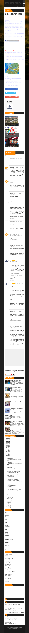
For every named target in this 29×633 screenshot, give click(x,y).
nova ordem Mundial (9, 539)
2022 (7, 443)
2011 (7, 453)
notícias (6, 538)
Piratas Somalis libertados (12, 479)
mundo (6, 536)
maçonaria (7, 535)
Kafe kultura (7, 565)
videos (6, 548)
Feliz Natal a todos (8, 616)
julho (8, 502)
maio (8, 505)
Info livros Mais (8, 564)
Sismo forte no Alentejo (11, 485)
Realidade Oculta (13, 3)
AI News (6, 555)
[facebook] (23, 5)
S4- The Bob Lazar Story (15, 380)
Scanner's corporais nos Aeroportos (14, 459)
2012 (7, 451)
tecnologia (7, 546)
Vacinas (8, 492)
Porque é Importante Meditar (10, 623)
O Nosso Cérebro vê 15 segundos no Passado (14, 612)
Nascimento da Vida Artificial (10, 610)
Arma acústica (10, 458)
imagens (6, 532)
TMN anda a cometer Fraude (13, 480)
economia (7, 523)
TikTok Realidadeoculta (9, 579)
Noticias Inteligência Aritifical (10, 571)
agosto (8, 501)
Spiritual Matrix (8, 578)
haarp (6, 529)
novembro (9, 497)
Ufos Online (7, 581)
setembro (9, 499)
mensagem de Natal (11, 466)
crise (6, 520)
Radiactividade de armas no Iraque (14, 489)
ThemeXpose (14, 628)
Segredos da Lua (10, 476)
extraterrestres (8, 528)
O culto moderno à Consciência (11, 619)
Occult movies (8, 575)
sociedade (7, 545)
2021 (7, 445)
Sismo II (8, 484)
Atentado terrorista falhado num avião (14, 463)
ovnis (6, 541)
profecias (6, 543)
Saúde (6, 513)
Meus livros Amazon (9, 569)
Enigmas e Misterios (9, 559)
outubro (9, 498)
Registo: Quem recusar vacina (13, 494)
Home (8, 631)
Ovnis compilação (10, 475)
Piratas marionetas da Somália (13, 472)
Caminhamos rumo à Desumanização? (12, 604)
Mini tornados (9, 460)
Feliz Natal (9, 488)
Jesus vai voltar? (9, 415)
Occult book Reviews (9, 574)
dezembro (9, 456)
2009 (7, 455)
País (6, 512)
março (8, 507)
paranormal (7, 542)
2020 (7, 446)
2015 (7, 447)
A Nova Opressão (8, 554)
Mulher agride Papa (11, 464)
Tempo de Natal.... (10, 477)
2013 (7, 450)
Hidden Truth (7, 562)
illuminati (6, 530)
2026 (7, 438)
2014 (7, 449)
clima (6, 519)
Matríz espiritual (8, 568)
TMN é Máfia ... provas (11, 486)
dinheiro (6, 522)
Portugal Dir (7, 577)
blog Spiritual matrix (9, 557)
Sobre (12, 631)
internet (6, 533)
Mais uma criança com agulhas (13, 471)
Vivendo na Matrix (8, 582)
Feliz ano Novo (10, 462)
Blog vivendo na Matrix (9, 558)
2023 (7, 442)
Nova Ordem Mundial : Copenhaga (14, 473)
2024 (7, 441)
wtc (5, 549)
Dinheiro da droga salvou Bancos (13, 490)
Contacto (17, 631)
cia (5, 516)
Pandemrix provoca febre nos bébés (14, 496)
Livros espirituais (8, 567)
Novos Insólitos (8, 572)
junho (8, 503)
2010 (7, 454)
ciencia (6, 518)
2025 (7, 439)
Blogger (18, 628)
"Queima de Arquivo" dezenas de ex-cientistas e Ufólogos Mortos (16, 429)
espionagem (7, 526)
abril (8, 506)
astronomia (7, 515)
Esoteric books (8, 561)
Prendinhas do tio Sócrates (12, 468)
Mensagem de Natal (11, 470)
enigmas (6, 525)
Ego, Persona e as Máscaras (11, 618)
